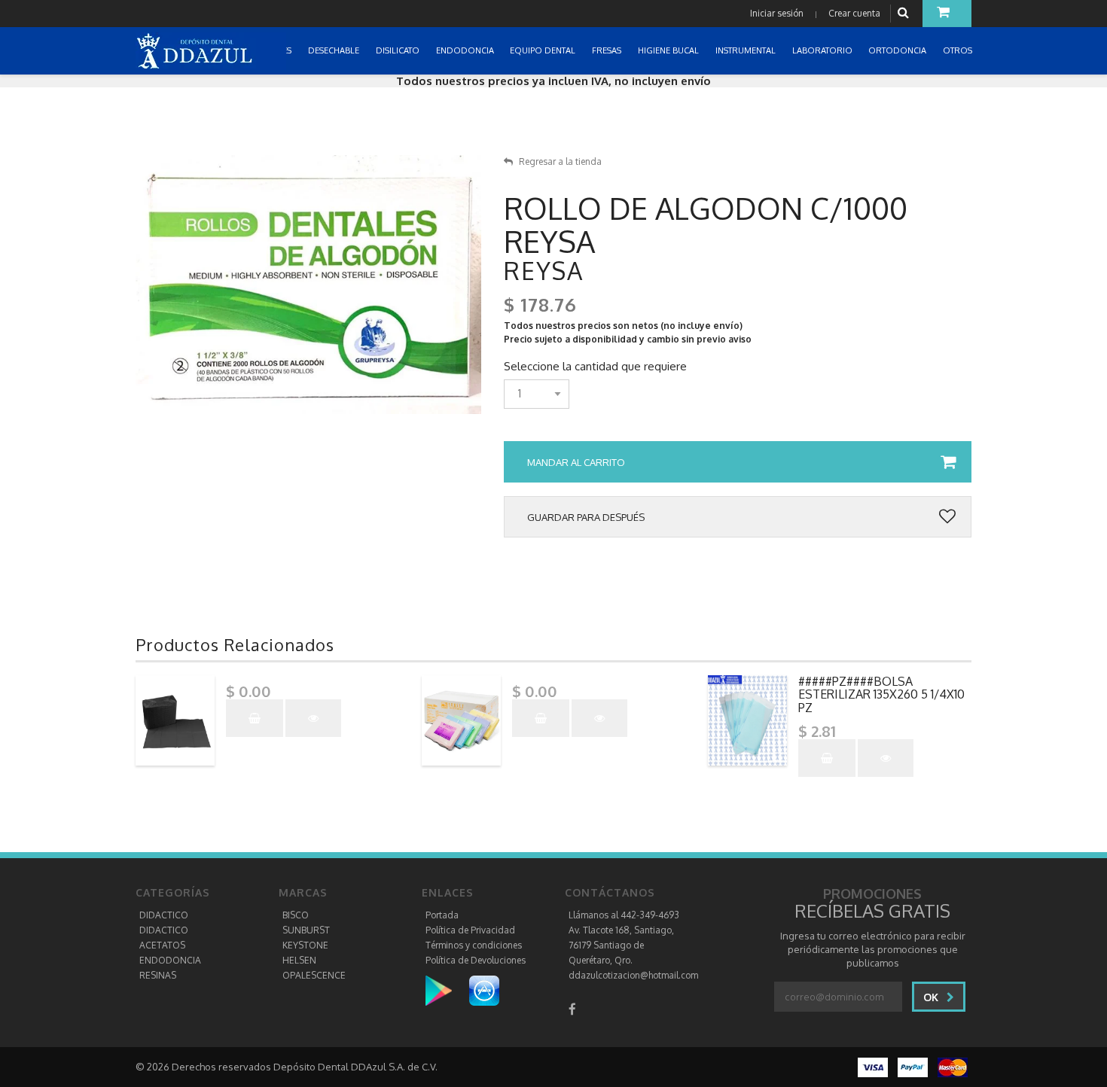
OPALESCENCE (314, 975)
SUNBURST (306, 930)
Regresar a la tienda (560, 161)
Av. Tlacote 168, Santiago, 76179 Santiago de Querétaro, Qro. (621, 945)
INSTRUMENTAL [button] (746, 50)
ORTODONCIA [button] (898, 50)
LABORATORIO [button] (823, 50)
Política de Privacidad (470, 930)
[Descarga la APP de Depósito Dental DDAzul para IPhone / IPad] (484, 990)
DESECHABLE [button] (334, 50)
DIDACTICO (163, 915)
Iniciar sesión (777, 13)
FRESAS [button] (608, 50)
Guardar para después (586, 517)
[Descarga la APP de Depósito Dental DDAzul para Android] (446, 990)
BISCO (295, 915)
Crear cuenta (854, 13)
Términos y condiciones (473, 945)
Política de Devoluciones (475, 960)
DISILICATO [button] (399, 50)
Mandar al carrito (576, 462)
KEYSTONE (305, 945)
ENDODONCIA (170, 960)
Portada (442, 915)
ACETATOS (162, 945)
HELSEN (299, 960)
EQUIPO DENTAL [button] (544, 50)
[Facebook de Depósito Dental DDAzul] (572, 1009)
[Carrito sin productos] (946, 13)
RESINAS (157, 975)
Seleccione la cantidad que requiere (595, 366)
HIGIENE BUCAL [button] (669, 50)
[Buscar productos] (905, 13)
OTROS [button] (958, 50)
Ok (932, 997)
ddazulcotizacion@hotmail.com (633, 975)
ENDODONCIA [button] (466, 50)
